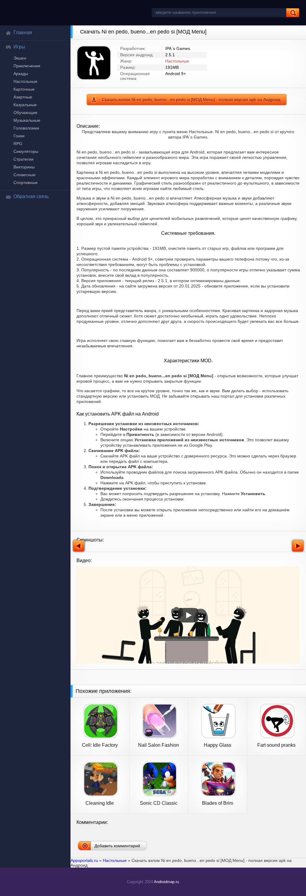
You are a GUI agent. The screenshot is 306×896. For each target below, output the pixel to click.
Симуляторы (25, 151)
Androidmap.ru (166, 882)
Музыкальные (26, 120)
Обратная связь (31, 196)
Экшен (19, 58)
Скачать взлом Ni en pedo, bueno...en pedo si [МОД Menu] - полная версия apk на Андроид (191, 99)
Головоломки (26, 128)
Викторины (24, 167)
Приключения (26, 65)
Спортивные (25, 182)
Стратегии (23, 159)
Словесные (24, 174)
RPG (17, 143)
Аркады (20, 73)
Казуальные (25, 104)
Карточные (24, 89)
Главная (22, 32)
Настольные (25, 81)
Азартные (22, 97)
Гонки (19, 135)
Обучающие (25, 112)
